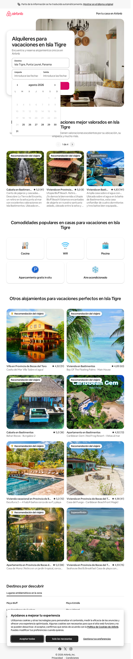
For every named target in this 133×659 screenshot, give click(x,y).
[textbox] (26, 76)
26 (30, 124)
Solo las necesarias (62, 638)
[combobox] (40, 64)
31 (17, 131)
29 (49, 124)
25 (23, 124)
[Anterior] (58, 144)
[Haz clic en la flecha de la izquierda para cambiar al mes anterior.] (17, 85)
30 (55, 124)
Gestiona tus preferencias (97, 638)
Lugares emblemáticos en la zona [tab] (24, 592)
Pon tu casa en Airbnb (109, 13)
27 (36, 124)
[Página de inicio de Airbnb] (14, 13)
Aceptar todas (27, 638)
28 (42, 124)
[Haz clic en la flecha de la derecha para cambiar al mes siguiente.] (55, 85)
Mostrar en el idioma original (98, 4)
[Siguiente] (72, 144)
